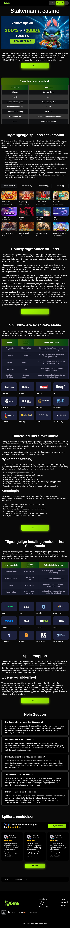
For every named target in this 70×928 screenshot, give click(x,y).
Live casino (25, 186)
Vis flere (35, 865)
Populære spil (8, 186)
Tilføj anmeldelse (57, 826)
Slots (59, 186)
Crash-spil (42, 186)
